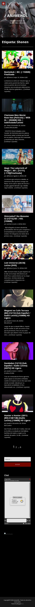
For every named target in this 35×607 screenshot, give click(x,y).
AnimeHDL (17, 15)
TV (10, 373)
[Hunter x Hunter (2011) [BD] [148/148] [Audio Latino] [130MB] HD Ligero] (17, 403)
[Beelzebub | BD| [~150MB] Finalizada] (17, 60)
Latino (7, 127)
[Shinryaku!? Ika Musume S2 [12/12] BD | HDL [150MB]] (17, 204)
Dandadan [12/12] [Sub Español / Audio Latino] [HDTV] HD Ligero (15, 365)
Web (16, 127)
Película (12, 127)
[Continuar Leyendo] (10, 141)
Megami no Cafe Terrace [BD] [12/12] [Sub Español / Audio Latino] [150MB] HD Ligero (17, 314)
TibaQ (8, 125)
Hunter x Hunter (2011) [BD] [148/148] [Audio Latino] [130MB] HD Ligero (17, 418)
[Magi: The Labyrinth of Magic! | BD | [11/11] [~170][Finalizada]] (17, 157)
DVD (25, 268)
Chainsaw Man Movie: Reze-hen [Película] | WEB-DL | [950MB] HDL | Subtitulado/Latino (17, 119)
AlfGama (9, 77)
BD (27, 77)
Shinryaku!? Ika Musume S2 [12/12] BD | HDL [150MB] (16, 218)
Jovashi (9, 321)
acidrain (9, 224)
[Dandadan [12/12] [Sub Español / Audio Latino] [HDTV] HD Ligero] (17, 351)
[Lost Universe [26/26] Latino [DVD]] (17, 251)
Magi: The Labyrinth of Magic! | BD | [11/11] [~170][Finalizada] (15, 170)
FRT (23, 604)
